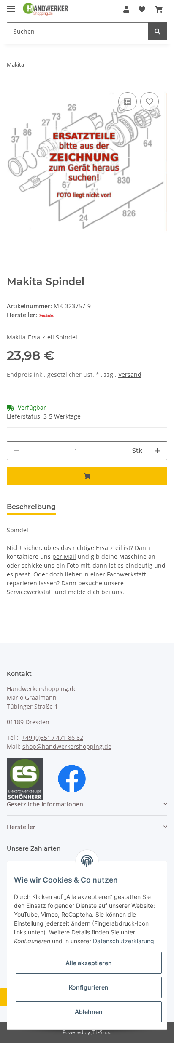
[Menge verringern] (16, 451)
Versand (129, 375)
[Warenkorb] (158, 9)
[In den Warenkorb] (87, 476)
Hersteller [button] (21, 827)
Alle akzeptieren (88, 962)
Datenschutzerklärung (123, 940)
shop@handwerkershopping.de (66, 746)
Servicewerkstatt (30, 592)
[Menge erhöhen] (157, 451)
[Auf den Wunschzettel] (149, 101)
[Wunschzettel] (142, 9)
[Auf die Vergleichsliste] (127, 101)
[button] (126, 9)
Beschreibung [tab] (31, 507)
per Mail (64, 556)
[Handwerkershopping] (46, 9)
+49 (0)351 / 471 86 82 (52, 738)
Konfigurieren (89, 987)
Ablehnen (89, 1011)
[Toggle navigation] (11, 5)
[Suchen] (157, 31)
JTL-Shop (101, 1032)
